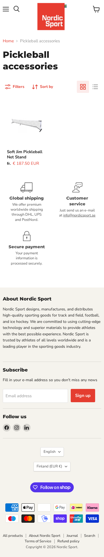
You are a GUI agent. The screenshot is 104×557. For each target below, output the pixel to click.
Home (8, 41)
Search (89, 535)
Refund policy (68, 541)
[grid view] (83, 87)
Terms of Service (38, 541)
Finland (49, 466)
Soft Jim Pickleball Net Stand (24, 154)
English (49, 451)
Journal (72, 535)
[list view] (95, 87)
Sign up (83, 396)
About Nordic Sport (44, 535)
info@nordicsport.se (79, 215)
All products (13, 535)
